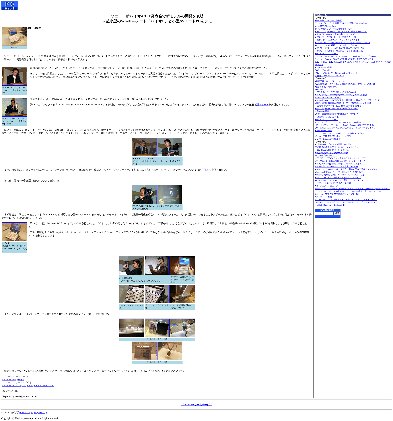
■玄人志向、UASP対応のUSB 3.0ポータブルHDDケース (339, 45)
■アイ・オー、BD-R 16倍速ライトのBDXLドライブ (338, 177)
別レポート (262, 104)
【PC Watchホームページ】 (196, 404)
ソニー (8, 56)
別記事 (205, 169)
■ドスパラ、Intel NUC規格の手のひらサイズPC (336, 34)
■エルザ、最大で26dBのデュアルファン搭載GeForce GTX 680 (342, 42)
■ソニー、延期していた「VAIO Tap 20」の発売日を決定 (340, 175)
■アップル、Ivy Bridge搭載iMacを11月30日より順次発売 (340, 161)
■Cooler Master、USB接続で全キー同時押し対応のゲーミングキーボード (347, 100)
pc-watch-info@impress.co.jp (33, 412)
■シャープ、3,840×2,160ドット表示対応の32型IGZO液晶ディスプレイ (346, 169)
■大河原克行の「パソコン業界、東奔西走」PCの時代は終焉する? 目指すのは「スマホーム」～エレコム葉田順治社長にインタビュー (337, 147)
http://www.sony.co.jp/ (13, 379)
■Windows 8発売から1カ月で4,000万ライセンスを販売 (339, 172)
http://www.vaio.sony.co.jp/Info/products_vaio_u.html (28, 385)
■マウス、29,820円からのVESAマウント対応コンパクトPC (341, 31)
